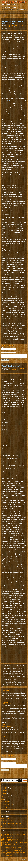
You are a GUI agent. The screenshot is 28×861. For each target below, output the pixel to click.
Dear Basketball (4, 821)
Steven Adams (6, 341)
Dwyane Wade (22, 671)
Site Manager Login (19, 858)
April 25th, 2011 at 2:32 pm (7, 726)
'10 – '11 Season (4, 791)
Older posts (6, 774)
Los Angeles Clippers (16, 844)
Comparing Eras (6, 802)
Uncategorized (7, 26)
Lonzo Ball (8, 334)
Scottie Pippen (9, 339)
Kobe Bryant (9, 674)
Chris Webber (22, 325)
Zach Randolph (18, 684)
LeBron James (6, 844)
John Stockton (6, 331)
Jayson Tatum (17, 330)
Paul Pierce (21, 338)
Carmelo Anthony (19, 666)
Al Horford (7, 665)
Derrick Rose (15, 837)
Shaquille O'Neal (16, 339)
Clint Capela (10, 327)
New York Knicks (14, 849)
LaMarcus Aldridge (16, 674)
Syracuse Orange (5, 855)
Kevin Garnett (19, 331)
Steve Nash (22, 339)
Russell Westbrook (18, 682)
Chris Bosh (11, 668)
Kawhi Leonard (12, 331)
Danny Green (23, 327)
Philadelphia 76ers (15, 681)
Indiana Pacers (6, 673)
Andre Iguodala (22, 665)
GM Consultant (19, 368)
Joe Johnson (11, 673)
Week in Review (6, 790)
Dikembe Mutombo (14, 328)
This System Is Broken (5, 818)
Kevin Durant (18, 673)
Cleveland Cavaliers (12, 836)
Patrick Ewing (10, 338)
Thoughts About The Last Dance (7, 820)
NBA (24, 368)
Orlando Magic (20, 679)
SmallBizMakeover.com (24, 859)
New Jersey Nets (18, 847)
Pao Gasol (10, 850)
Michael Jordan (12, 336)
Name (2, 347)
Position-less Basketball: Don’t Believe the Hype (13, 22)
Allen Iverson (3, 832)
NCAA (2, 799)
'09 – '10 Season (4, 787)
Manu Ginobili (21, 334)
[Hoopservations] (14, 3)
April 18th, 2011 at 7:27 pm (7, 690)
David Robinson (6, 328)
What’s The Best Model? (11, 366)
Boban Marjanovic (7, 325)
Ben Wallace (21, 323)
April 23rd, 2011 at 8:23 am (7, 703)
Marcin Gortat (6, 336)
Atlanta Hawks (6, 666)
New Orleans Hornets (17, 677)
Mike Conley (18, 336)
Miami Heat (9, 677)
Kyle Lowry (17, 333)
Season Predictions (6, 788)
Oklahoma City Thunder (11, 679)
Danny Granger (11, 670)
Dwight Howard (10, 330)
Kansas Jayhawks (19, 840)
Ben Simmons (15, 323)
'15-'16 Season (4, 793)
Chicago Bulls (6, 668)
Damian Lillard (17, 327)
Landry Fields (24, 842)
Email (2, 761)
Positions (21, 25)
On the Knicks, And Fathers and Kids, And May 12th (11, 823)
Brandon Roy (22, 832)
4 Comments (13, 369)
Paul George (15, 338)
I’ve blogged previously (8, 100)
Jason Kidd (14, 840)
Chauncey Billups (14, 325)
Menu (14, 12)
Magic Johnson (14, 334)
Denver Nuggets (18, 670)
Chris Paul (16, 668)
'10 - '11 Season (12, 368)
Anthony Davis (8, 323)
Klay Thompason (11, 333)
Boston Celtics (13, 666)
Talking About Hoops (5, 801)
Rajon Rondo (11, 682)
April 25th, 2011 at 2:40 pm (7, 737)
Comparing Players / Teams (8, 804)
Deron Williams (9, 837)
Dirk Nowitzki (9, 671)
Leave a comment (20, 26)
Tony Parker (17, 341)
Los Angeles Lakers (10, 676)
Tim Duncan (12, 341)
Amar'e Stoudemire (14, 665)
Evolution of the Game (13, 25)
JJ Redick (22, 330)
